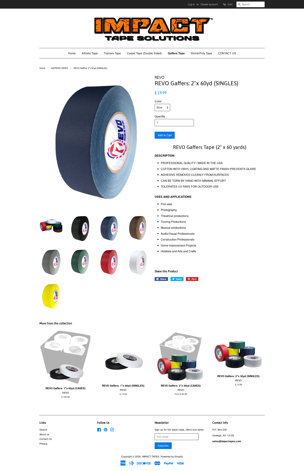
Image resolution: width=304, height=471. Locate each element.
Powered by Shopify (172, 456)
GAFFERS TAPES (59, 67)
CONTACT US (227, 53)
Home (72, 53)
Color (158, 101)
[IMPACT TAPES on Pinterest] (105, 430)
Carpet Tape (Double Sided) (144, 53)
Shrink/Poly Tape (201, 53)
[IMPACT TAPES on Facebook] (99, 430)
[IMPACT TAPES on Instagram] (112, 430)
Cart (229, 4)
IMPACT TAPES (150, 456)
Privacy (43, 443)
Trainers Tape (112, 53)
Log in (191, 4)
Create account (209, 4)
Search (43, 429)
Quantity (160, 116)
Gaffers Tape (176, 53)
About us (44, 434)
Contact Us (45, 439)
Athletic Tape (90, 53)
